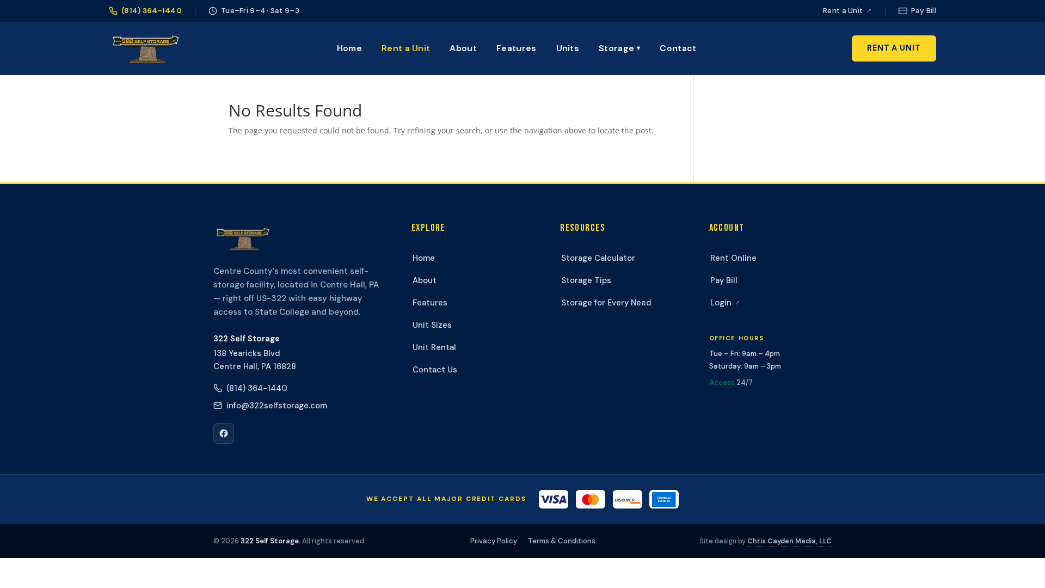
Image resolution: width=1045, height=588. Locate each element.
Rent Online (733, 258)
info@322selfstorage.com (276, 405)
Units (568, 48)
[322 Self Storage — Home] (145, 48)
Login (725, 302)
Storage (619, 48)
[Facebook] (223, 433)
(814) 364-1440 (256, 388)
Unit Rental (434, 347)
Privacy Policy (493, 541)
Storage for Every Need (606, 302)
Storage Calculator (598, 258)
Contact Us (435, 369)
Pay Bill (723, 280)
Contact (678, 48)
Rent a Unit (406, 48)
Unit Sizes (432, 325)
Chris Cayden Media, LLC (789, 541)
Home (349, 48)
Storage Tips (586, 280)
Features (516, 48)
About (463, 48)
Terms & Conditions (561, 541)
